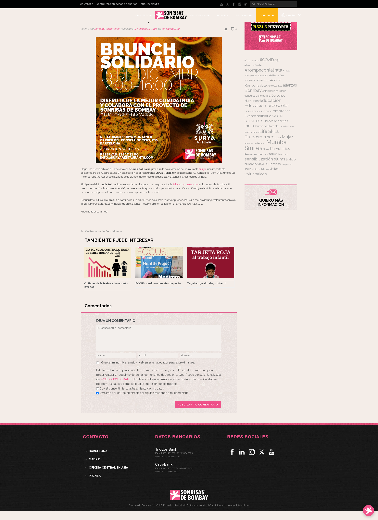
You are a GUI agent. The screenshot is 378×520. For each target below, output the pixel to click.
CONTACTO (86, 4)
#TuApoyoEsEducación (256, 75)
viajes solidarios (260, 169)
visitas (274, 169)
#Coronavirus (252, 60)
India (249, 125)
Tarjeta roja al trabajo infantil (206, 283)
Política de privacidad (172, 505)
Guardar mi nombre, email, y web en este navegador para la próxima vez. (148, 362)
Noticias (222, 15)
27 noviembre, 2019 (145, 28)
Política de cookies (197, 505)
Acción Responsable (93, 231)
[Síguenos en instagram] (251, 452)
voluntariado (256, 174)
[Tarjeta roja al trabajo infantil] (210, 262)
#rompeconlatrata (263, 70)
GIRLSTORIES (254, 121)
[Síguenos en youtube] (271, 452)
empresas (281, 111)
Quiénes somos (145, 15)
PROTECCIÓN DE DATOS (116, 379)
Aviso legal (244, 505)
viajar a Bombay (269, 164)
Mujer (287, 136)
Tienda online (243, 15)
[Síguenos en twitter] (261, 452)
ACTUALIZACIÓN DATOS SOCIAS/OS (116, 4)
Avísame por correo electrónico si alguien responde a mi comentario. (144, 392)
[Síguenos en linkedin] (242, 452)
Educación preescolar (185, 184)
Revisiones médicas (256, 154)
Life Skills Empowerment (262, 134)
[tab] (117, 451)
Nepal (266, 149)
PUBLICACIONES (150, 4)
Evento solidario (258, 116)
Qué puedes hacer (198, 15)
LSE (279, 137)
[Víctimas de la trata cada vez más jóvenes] (107, 262)
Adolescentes (275, 85)
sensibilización (114, 231)
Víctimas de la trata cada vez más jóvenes (106, 285)
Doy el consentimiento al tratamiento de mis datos (132, 388)
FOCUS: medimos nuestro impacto (158, 283)
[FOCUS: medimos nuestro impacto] (159, 262)
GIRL (280, 116)
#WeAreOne (276, 75)
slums (279, 159)
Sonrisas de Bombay (107, 28)
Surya (202, 169)
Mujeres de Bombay (255, 143)
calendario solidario (274, 90)
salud (272, 154)
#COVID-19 (269, 60)
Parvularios (280, 148)
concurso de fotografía (258, 95)
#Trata (286, 71)
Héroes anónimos (276, 121)
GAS (274, 116)
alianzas (290, 85)
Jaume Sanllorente (267, 126)
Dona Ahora (267, 15)
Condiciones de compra (222, 505)
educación (270, 100)
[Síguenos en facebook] (232, 452)
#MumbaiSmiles (253, 65)
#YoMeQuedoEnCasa (257, 80)
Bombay (253, 90)
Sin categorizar (171, 28)
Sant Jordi (283, 154)
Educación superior (258, 111)
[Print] (225, 29)
